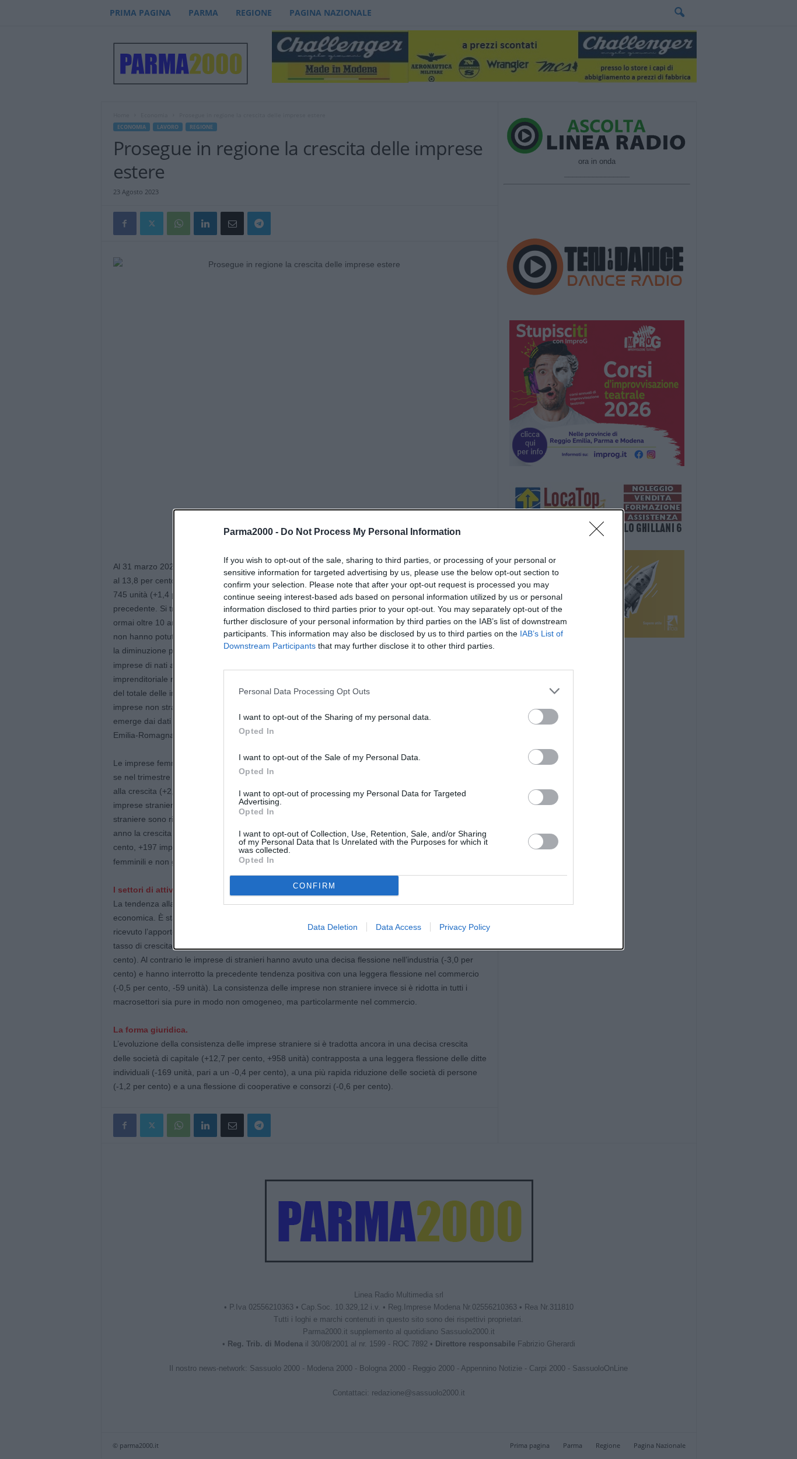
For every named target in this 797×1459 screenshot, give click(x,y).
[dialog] (398, 729)
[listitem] (398, 691)
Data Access (398, 927)
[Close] (600, 533)
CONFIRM (314, 885)
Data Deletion (332, 927)
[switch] (543, 717)
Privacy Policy (464, 927)
